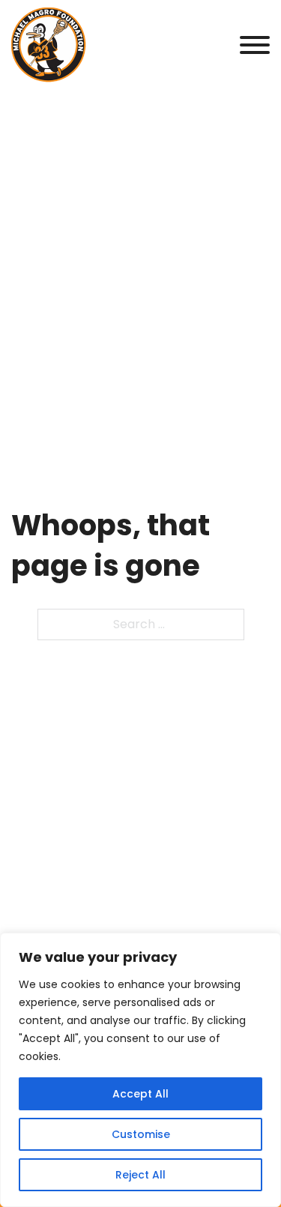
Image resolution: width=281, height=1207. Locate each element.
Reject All (140, 1174)
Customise (141, 1134)
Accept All (140, 1093)
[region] (140, 1070)
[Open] (255, 45)
